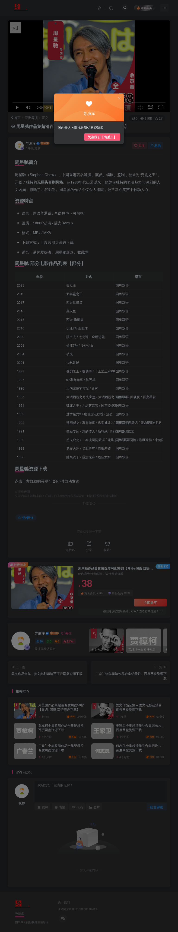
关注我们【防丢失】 (102, 137)
